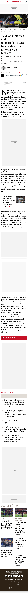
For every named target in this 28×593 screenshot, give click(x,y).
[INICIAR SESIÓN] (26, 2)
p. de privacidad (9, 583)
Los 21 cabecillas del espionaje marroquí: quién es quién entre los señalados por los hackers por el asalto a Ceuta (15, 413)
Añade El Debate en (15, 75)
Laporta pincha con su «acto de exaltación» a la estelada (6, 553)
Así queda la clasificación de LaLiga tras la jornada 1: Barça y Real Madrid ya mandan (7, 526)
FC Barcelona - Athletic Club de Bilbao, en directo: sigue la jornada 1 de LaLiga (20, 543)
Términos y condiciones (13, 581)
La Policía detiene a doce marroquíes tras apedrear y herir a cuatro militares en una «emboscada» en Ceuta (15, 438)
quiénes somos (9, 579)
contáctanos (19, 579)
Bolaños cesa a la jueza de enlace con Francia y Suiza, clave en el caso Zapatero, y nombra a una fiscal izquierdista (14, 403)
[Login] (26, 2)
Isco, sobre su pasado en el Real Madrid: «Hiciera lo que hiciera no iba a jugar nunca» (9, 200)
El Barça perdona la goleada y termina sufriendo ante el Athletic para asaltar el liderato (20, 527)
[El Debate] (14, 1)
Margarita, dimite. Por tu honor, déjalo (14, 422)
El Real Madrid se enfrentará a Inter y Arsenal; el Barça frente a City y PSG (21, 559)
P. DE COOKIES (19, 583)
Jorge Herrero (12, 67)
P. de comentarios (14, 584)
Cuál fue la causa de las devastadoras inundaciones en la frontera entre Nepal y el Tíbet (15, 429)
